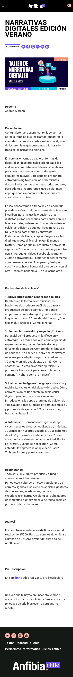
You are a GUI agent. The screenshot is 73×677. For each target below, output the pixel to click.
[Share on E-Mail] (47, 47)
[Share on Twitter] (23, 47)
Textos (9, 643)
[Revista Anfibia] (37, 5)
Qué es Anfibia (51, 649)
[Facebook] (13, 635)
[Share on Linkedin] (42, 47)
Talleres (33, 643)
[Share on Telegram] (38, 47)
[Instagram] (20, 635)
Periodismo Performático (22, 649)
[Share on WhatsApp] (33, 47)
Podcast (21, 643)
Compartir (12, 46)
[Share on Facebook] (28, 47)
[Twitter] (7, 635)
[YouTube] (26, 635)
